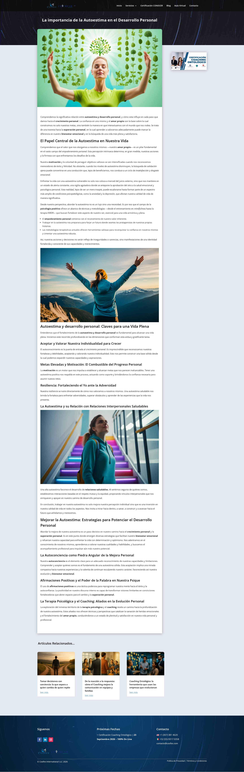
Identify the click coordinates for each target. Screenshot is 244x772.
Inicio (119, 6)
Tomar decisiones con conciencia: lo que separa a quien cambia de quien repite (55, 684)
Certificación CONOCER (151, 6)
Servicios (130, 6)
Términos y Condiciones (197, 761)
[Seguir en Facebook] (39, 739)
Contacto (193, 6)
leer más (44, 692)
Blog (168, 6)
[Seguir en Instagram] (51, 739)
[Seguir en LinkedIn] (45, 739)
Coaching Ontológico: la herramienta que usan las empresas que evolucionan (143, 684)
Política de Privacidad (176, 761)
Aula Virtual (180, 6)
